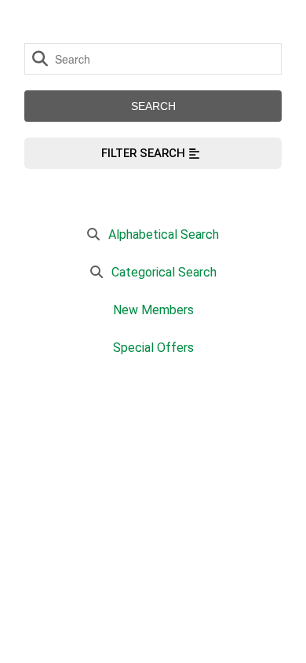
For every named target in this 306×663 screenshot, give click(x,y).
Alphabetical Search (163, 234)
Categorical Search (164, 272)
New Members (153, 309)
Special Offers (153, 347)
